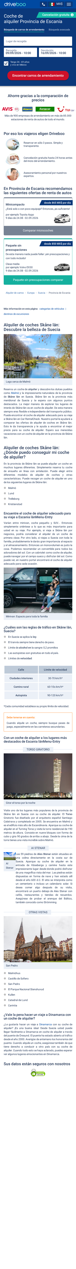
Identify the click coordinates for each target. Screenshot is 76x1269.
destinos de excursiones (16, 314)
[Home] (15, 4)
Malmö (15, 392)
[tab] (24, 28)
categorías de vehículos (51, 308)
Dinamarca (45, 1024)
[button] (43, 4)
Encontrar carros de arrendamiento (38, 75)
